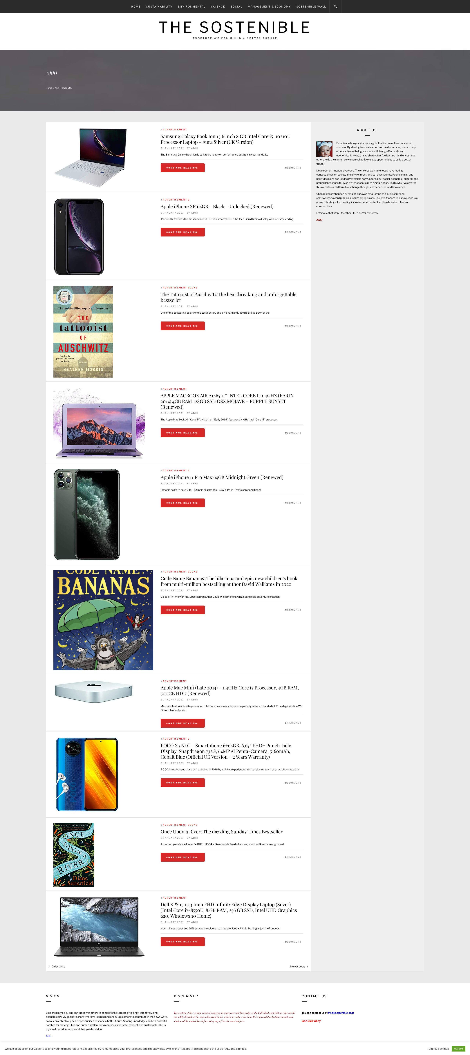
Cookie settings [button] (439, 1048)
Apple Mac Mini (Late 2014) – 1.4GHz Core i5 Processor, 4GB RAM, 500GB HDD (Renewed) (230, 690)
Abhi (194, 148)
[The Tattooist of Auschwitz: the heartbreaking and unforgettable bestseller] (103, 332)
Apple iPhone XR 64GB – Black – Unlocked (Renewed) (217, 206)
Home (136, 6)
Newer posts (297, 966)
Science (218, 6)
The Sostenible (235, 27)
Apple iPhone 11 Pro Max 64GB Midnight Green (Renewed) (222, 477)
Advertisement (175, 129)
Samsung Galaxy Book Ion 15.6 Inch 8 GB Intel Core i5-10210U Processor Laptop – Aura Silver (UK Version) (225, 139)
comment (294, 168)
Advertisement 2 (176, 199)
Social (236, 6)
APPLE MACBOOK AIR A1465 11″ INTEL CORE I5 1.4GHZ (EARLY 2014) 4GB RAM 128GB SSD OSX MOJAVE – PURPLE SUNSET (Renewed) (227, 401)
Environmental (192, 6)
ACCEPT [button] (458, 1048)
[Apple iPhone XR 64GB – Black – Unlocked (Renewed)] (103, 237)
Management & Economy (269, 6)
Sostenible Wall (311, 6)
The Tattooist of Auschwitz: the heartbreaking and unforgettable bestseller (229, 297)
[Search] (335, 6)
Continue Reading (182, 168)
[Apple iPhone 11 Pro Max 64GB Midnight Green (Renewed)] (103, 515)
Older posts (58, 966)
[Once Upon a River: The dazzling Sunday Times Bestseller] (103, 855)
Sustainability (159, 6)
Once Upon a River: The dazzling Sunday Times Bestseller (222, 831)
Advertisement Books (180, 287)
